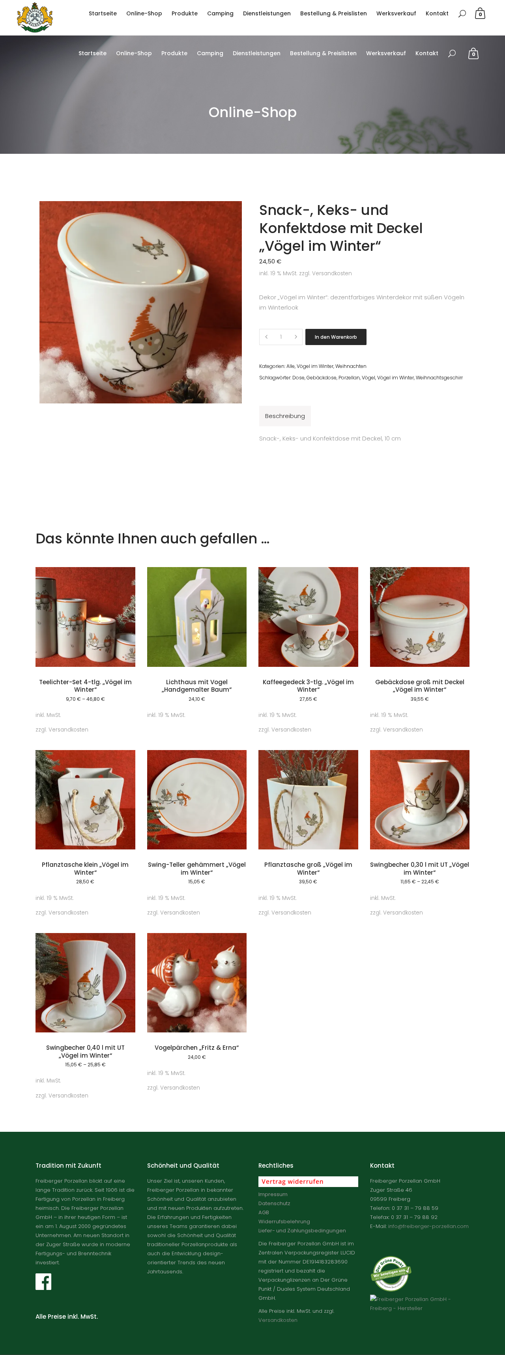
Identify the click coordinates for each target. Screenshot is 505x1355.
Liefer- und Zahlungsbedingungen (302, 1230)
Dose (298, 377)
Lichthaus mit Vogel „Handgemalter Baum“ (197, 686)
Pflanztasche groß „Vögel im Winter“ (308, 868)
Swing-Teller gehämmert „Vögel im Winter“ (197, 868)
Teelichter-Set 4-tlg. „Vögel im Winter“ (85, 686)
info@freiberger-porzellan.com (428, 1226)
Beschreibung (285, 416)
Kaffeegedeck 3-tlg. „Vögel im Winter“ (308, 686)
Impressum (273, 1194)
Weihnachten (351, 366)
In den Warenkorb (336, 337)
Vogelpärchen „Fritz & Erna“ (197, 1047)
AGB (263, 1212)
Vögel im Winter (315, 366)
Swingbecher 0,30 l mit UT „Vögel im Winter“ (419, 868)
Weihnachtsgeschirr (439, 377)
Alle (290, 366)
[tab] (285, 416)
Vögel (368, 377)
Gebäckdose (322, 377)
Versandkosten (332, 273)
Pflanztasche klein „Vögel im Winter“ (85, 868)
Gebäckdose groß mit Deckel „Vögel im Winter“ (419, 686)
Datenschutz (274, 1203)
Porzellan (349, 377)
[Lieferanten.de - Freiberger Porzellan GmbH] (420, 1308)
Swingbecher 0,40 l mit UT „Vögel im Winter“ (85, 1051)
